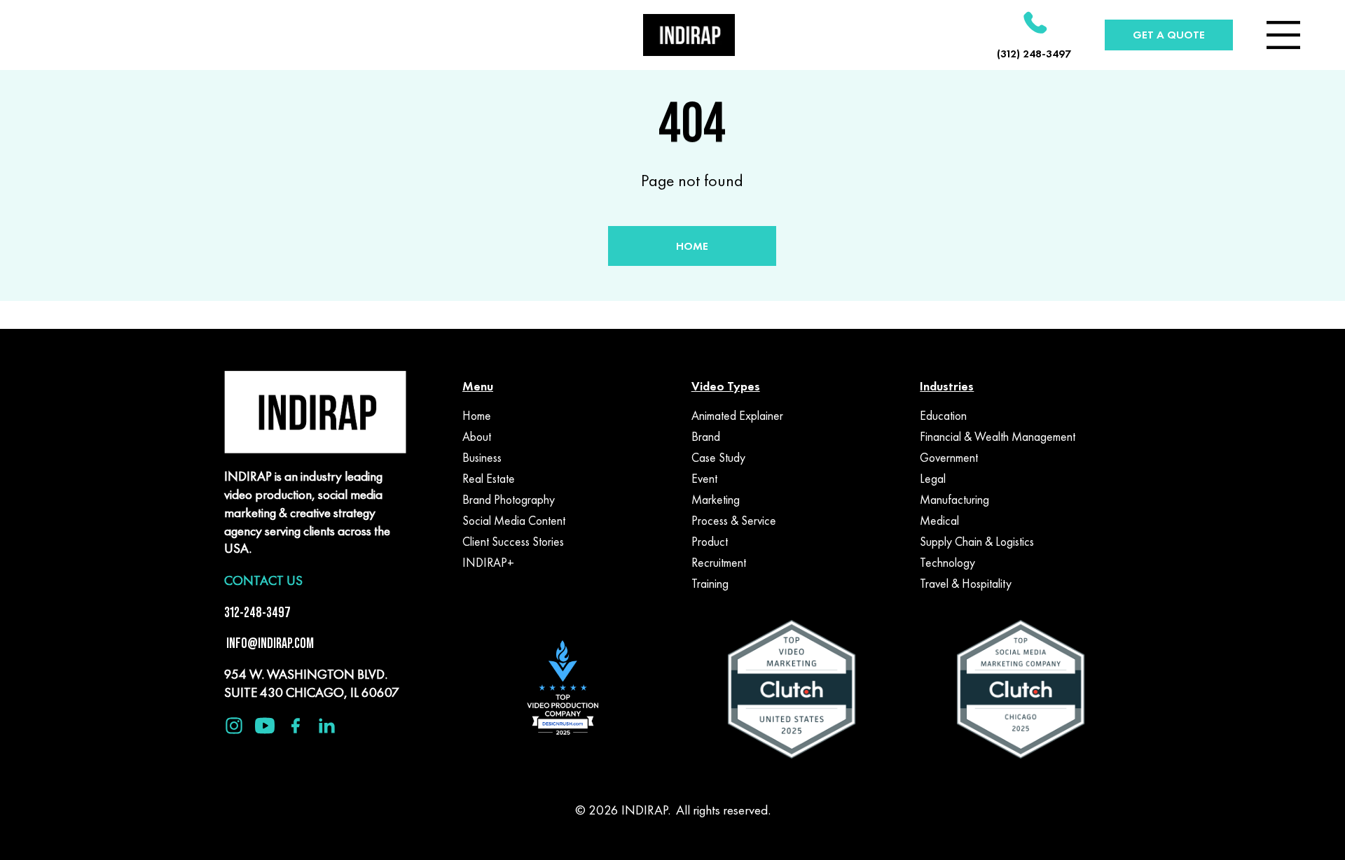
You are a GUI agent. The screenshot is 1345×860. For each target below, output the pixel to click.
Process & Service (733, 521)
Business (482, 458)
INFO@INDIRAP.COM (269, 643)
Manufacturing (954, 500)
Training (710, 584)
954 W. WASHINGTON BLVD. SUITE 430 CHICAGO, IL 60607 (311, 683)
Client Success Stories (513, 542)
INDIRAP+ (488, 563)
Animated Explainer (737, 416)
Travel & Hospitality (966, 584)
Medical (939, 521)
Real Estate (488, 479)
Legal (933, 479)
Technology (947, 563)
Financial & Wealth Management (997, 437)
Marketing (715, 500)
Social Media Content (513, 521)
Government (949, 458)
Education (943, 416)
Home (476, 416)
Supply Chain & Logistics (977, 542)
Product (709, 542)
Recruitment (718, 563)
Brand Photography (508, 500)
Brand (705, 437)
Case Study (718, 458)
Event (704, 479)
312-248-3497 (257, 612)
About (476, 437)
